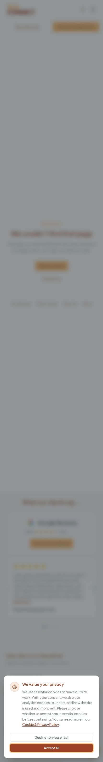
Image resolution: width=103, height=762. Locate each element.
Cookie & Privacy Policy (40, 724)
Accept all (51, 748)
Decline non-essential (51, 737)
